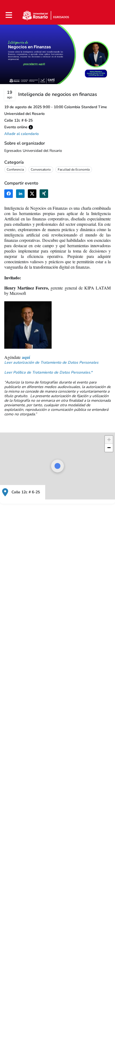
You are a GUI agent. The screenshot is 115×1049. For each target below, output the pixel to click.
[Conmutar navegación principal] (8, 15)
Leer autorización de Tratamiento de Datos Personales (51, 362)
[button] (31, 127)
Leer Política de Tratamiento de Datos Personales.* (48, 372)
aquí (26, 357)
